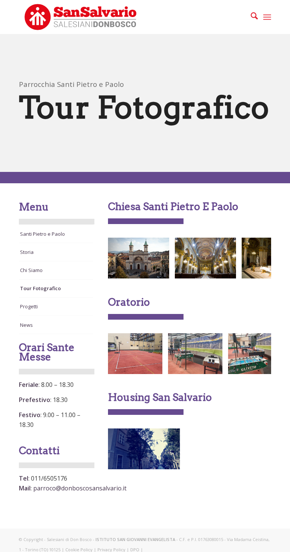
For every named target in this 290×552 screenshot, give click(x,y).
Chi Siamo (31, 270)
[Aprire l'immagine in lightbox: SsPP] (160, 270)
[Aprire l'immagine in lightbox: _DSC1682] (227, 270)
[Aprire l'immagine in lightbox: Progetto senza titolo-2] (172, 460)
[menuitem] (250, 17)
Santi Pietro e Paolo (42, 233)
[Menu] (267, 17)
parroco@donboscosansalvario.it (79, 488)
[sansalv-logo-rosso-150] (79, 17)
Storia (27, 252)
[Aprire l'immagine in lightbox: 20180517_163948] (214, 365)
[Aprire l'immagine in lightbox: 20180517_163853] (154, 365)
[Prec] (125, 258)
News (26, 325)
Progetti (29, 306)
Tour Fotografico (40, 288)
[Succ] (254, 258)
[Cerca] (250, 17)
